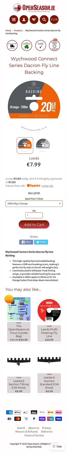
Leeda (34, 158)
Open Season (33, 444)
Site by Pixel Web (34, 447)
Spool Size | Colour (34, 198)
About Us (33, 428)
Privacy (46, 428)
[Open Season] (34, 8)
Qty (34, 210)
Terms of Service (34, 435)
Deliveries (47, 431)
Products (18, 30)
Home (8, 30)
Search (21, 428)
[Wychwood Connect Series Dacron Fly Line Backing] (25, 145)
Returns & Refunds (26, 431)
